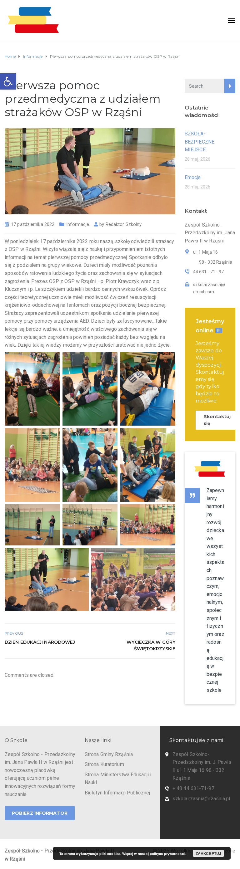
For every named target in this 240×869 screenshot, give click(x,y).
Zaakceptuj (208, 853)
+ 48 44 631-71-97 (193, 788)
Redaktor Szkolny (124, 224)
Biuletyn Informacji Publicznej (117, 793)
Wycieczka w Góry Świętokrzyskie (151, 645)
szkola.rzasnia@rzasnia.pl (201, 799)
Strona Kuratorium (104, 764)
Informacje (77, 224)
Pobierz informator (40, 813)
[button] (8, 81)
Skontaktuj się (217, 420)
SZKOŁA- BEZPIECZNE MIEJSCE (199, 142)
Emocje (193, 177)
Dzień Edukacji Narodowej (40, 642)
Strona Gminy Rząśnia (109, 754)
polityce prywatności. (168, 853)
